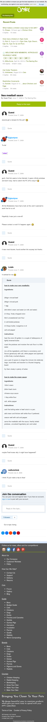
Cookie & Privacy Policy (23, 710)
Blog (8, 594)
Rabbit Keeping (12, 680)
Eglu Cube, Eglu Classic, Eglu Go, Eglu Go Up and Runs (20, 42)
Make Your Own (13, 687)
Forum (9, 589)
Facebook (13, 549)
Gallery (9, 591)
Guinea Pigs (11, 622)
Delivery (10, 578)
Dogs (9, 612)
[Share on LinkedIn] (14, 533)
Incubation (11, 627)
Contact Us (11, 573)
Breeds (4, 642)
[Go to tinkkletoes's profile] (42, 71)
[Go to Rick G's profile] (42, 40)
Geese (9, 659)
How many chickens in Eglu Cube (15, 39)
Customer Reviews (14, 561)
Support (10, 575)
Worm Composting (14, 637)
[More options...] (42, 113)
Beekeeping (11, 682)
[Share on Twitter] (3, 533)
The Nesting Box (32, 61)
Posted (16, 115)
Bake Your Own (12, 690)
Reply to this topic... (13, 508)
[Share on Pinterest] (18, 533)
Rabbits (9, 635)
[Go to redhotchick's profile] (4, 471)
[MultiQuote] (3, 128)
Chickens (10, 610)
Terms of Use (7, 710)
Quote (10, 128)
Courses (5, 674)
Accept (41, 4)
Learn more (33, 4)
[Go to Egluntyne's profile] (4, 139)
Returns (10, 580)
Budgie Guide (12, 605)
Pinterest (23, 549)
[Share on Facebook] (6, 533)
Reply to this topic (23, 104)
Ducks (9, 615)
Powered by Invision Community (23, 721)
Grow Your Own (13, 685)
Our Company (12, 559)
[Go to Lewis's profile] (4, 268)
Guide (4, 599)
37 (26, 58)
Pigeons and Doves (14, 666)
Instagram (4, 549)
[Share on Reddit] (10, 533)
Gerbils (9, 620)
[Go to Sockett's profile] (42, 82)
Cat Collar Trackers (10, 70)
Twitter (8, 549)
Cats (24, 72)
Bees (8, 602)
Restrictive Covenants (11, 81)
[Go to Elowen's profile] (42, 29)
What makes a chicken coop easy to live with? (20, 28)
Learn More (11, 706)
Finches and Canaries (15, 617)
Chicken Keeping (13, 677)
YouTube (18, 549)
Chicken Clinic (27, 30)
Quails (9, 632)
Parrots (9, 630)
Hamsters (10, 625)
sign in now (6, 499)
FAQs (9, 564)
